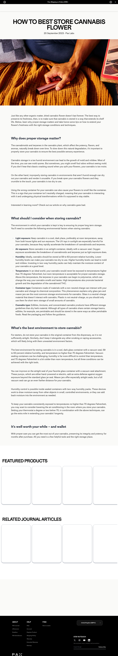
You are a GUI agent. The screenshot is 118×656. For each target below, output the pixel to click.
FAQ (28, 625)
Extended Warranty (32, 642)
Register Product (32, 632)
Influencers (15, 629)
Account (29, 629)
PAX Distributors (17, 635)
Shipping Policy (31, 635)
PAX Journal (15, 625)
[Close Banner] (115, 2)
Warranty (29, 639)
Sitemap (29, 645)
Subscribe (102, 647)
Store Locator (46, 625)
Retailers (15, 632)
